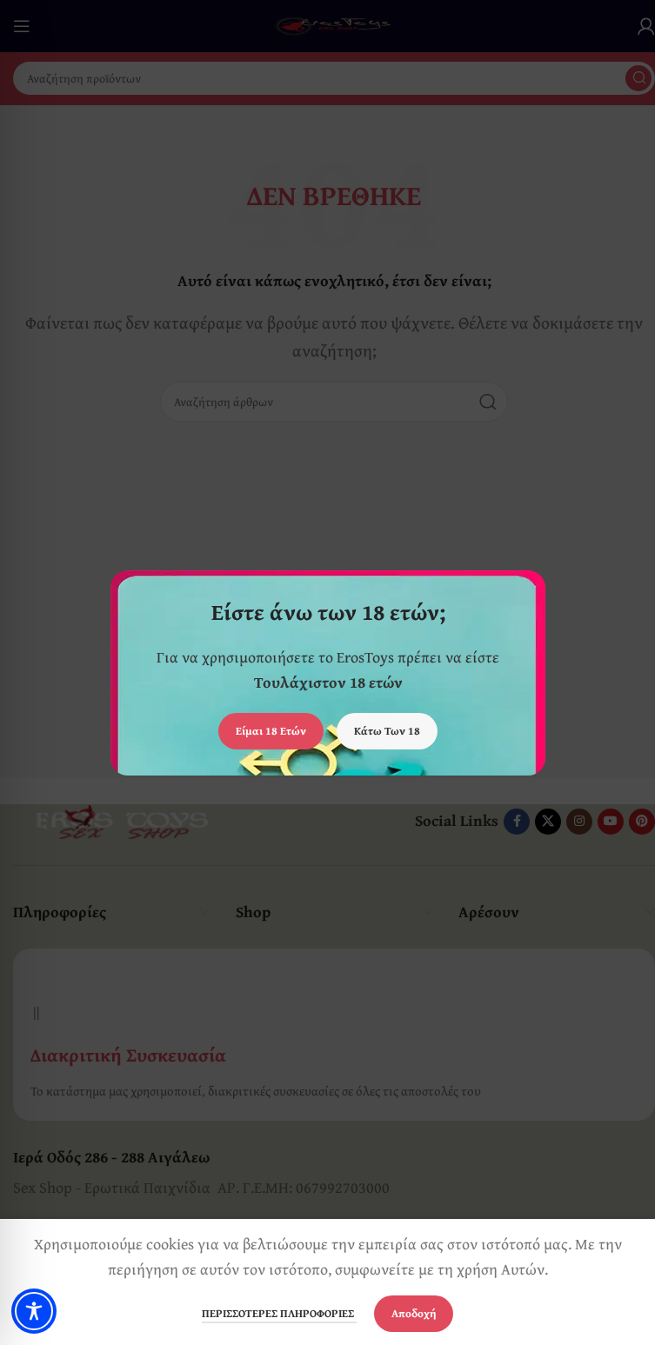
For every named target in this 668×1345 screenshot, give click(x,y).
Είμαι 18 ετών (271, 730)
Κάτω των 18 (387, 730)
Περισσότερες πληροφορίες (279, 1313)
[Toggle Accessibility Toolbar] (34, 1311)
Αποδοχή (413, 1313)
